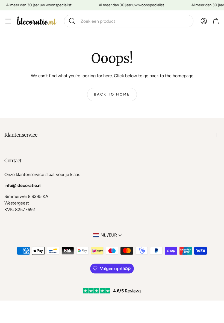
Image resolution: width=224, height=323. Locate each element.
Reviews (133, 290)
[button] (128, 21)
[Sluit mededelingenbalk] (218, 4)
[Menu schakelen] (8, 21)
